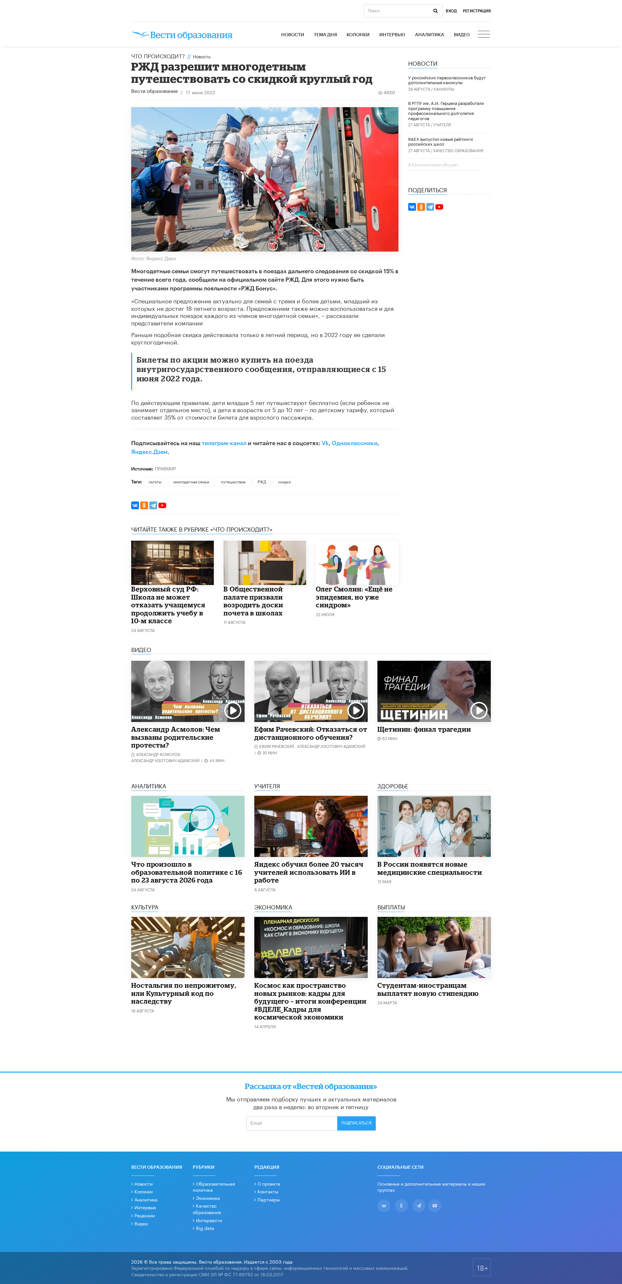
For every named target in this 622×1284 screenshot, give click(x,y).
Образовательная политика (214, 1186)
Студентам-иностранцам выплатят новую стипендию (428, 989)
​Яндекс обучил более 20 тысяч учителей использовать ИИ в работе (308, 872)
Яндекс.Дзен (149, 452)
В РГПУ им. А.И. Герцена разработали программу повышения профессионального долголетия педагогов (446, 110)
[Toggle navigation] (484, 35)
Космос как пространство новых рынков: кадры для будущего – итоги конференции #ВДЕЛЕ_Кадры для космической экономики (310, 1001)
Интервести (209, 1219)
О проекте (269, 1183)
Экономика (208, 1197)
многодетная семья (191, 481)
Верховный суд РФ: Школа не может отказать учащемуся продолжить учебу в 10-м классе (168, 605)
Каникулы (444, 88)
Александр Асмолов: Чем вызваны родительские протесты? (175, 737)
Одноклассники (354, 443)
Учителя (442, 124)
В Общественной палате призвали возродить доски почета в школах (253, 601)
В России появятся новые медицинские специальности (429, 868)
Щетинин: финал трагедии (424, 729)
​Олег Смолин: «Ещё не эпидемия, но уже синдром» (354, 597)
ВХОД (451, 11)
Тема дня (325, 35)
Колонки (358, 35)
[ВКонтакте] (135, 505)
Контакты (268, 1191)
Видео (462, 35)
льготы (155, 481)
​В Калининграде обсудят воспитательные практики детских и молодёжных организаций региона (445, 169)
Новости (292, 35)
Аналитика (429, 35)
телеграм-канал (224, 443)
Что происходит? (158, 55)
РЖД (262, 481)
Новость (202, 56)
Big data (205, 1227)
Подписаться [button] (356, 1123)
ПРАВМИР (165, 468)
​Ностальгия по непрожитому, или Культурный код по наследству (183, 993)
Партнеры (269, 1199)
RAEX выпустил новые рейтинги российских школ (440, 141)
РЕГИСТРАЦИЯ (477, 11)
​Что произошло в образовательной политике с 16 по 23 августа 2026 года (186, 872)
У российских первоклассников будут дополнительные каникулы (447, 79)
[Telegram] (153, 505)
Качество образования (458, 150)
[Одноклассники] (144, 505)
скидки (284, 481)
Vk (325, 443)
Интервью (392, 35)
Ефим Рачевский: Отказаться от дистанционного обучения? (310, 733)
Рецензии (144, 1215)
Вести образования (154, 91)
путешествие (233, 481)
